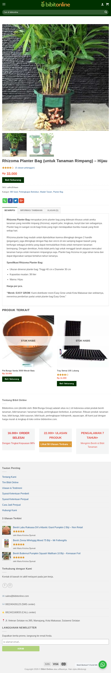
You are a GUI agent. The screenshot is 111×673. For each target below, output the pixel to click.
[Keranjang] (107, 4)
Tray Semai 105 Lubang (68, 370)
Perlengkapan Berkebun (29, 192)
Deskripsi (9, 210)
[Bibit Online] (55, 4)
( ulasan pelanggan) (25, 168)
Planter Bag (58, 192)
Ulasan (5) (52, 210)
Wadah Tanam (46, 192)
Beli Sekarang (13, 180)
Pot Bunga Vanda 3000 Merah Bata (18, 370)
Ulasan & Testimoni (12, 488)
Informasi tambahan (31, 210)
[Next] (109, 354)
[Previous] (2, 354)
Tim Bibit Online (10, 482)
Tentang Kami (9, 477)
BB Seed (14, 192)
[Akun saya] (102, 4)
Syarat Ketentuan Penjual (15, 499)
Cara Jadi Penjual (11, 505)
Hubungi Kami (9, 510)
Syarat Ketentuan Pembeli (15, 493)
